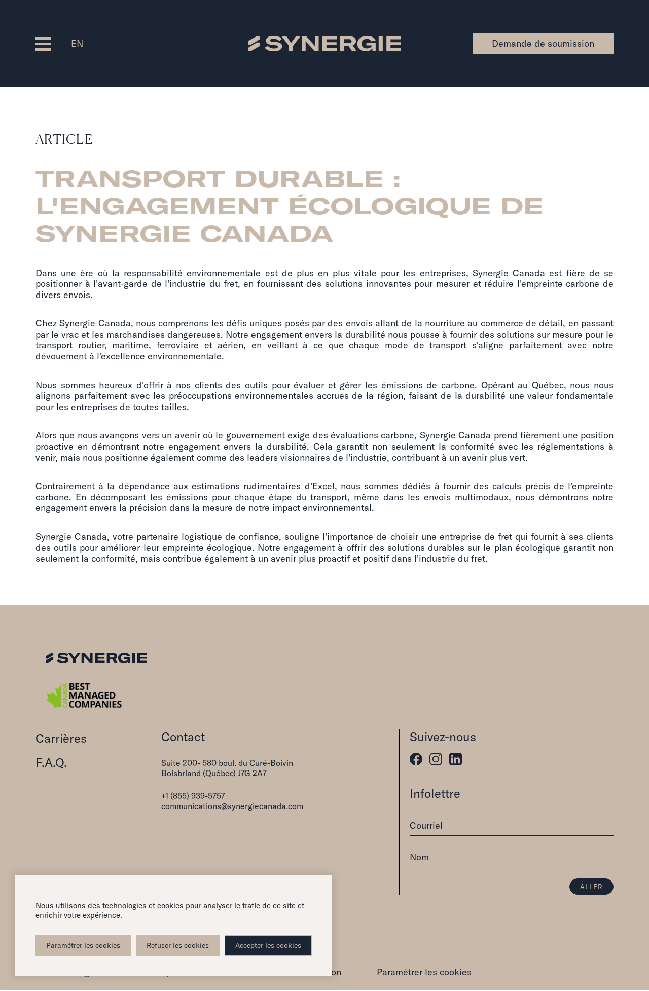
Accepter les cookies (268, 945)
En (77, 43)
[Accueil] (324, 43)
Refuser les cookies (178, 945)
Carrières (61, 738)
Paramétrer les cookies (83, 945)
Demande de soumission (543, 43)
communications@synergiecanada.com (232, 806)
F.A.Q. (51, 762)
